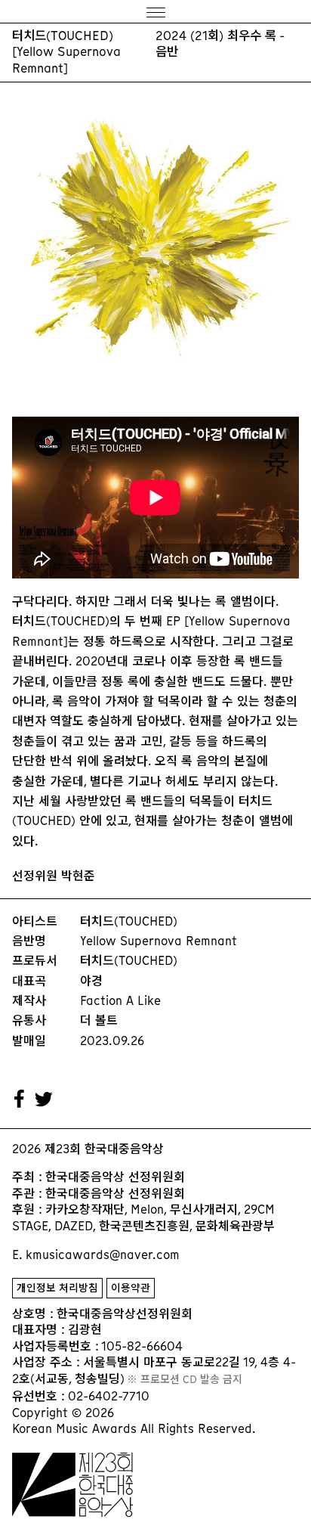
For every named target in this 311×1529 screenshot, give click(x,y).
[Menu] (155, 11)
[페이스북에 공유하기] (19, 1099)
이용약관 (130, 1288)
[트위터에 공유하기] (44, 1099)
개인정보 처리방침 (57, 1288)
